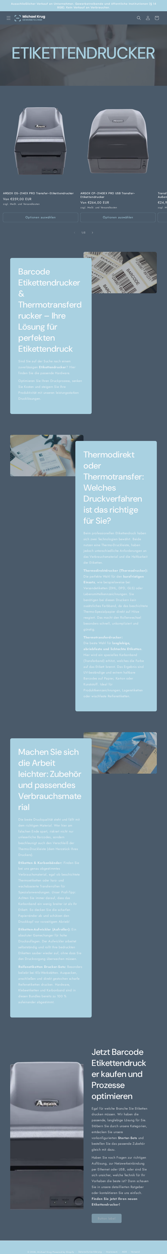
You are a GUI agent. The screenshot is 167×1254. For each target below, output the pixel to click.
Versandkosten (31, 204)
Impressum (112, 1251)
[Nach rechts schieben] (92, 232)
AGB (124, 1251)
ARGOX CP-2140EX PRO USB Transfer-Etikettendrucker (107, 195)
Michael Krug (44, 1252)
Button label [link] (106, 1218)
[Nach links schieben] (74, 232)
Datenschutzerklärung (90, 1251)
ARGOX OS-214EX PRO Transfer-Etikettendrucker (38, 193)
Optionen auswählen (40, 217)
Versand (135, 1251)
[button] (8, 17)
